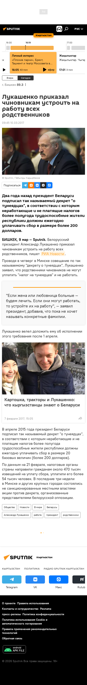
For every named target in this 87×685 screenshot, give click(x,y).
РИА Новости (53, 253)
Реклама (45, 609)
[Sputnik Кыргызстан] (12, 30)
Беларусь (52, 507)
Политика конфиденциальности (43, 614)
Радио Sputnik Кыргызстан (64, 568)
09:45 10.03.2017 (13, 123)
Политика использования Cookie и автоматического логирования (24, 621)
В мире (38, 507)
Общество (9, 507)
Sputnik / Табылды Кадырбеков (22, 177)
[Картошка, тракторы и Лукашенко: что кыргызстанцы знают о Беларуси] (43, 368)
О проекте (9, 603)
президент (52, 514)
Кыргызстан (11, 568)
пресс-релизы (11, 614)
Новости (24, 507)
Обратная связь (12, 638)
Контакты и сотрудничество (20, 609)
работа (37, 514)
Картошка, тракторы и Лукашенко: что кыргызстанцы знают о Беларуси (42, 402)
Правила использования (33, 603)
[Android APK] (14, 649)
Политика (32, 568)
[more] (80, 418)
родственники (71, 514)
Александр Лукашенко (16, 514)
